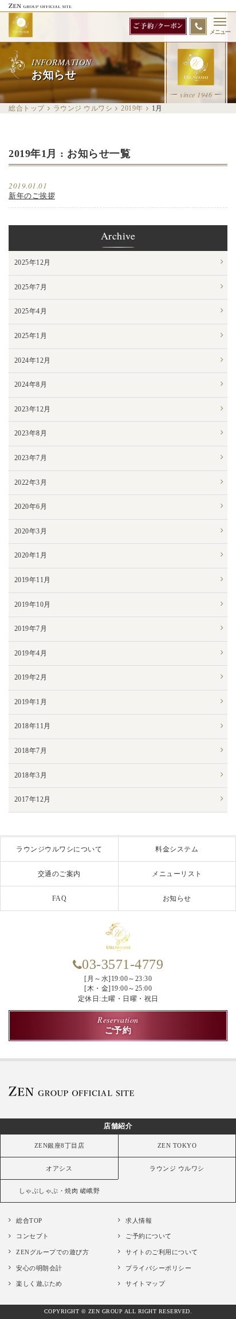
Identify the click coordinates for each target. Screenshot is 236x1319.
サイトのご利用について (161, 1252)
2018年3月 (31, 775)
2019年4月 (31, 653)
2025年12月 (32, 262)
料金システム (176, 849)
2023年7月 (31, 458)
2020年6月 (31, 507)
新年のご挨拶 (32, 195)
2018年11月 (32, 726)
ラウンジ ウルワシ (177, 1168)
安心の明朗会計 (39, 1268)
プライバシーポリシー (158, 1268)
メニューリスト (177, 874)
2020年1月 (31, 555)
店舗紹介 (118, 1126)
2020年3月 (31, 531)
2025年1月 (31, 336)
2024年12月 (32, 360)
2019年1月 (31, 702)
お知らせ (177, 898)
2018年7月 (31, 751)
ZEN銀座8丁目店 (59, 1145)
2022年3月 (31, 482)
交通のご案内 (59, 874)
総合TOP (29, 1220)
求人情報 (138, 1220)
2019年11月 (32, 580)
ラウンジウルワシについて (59, 849)
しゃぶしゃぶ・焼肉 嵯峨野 (59, 1190)
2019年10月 (32, 604)
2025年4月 (31, 311)
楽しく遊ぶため (39, 1283)
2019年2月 (31, 677)
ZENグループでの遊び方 (52, 1252)
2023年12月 (32, 409)
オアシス (59, 1168)
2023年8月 (31, 433)
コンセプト (32, 1235)
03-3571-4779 (122, 964)
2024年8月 (31, 384)
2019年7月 (31, 629)
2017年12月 (32, 799)
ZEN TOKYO (177, 1145)
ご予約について (148, 1235)
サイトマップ (145, 1283)
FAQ (59, 898)
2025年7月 (31, 287)
